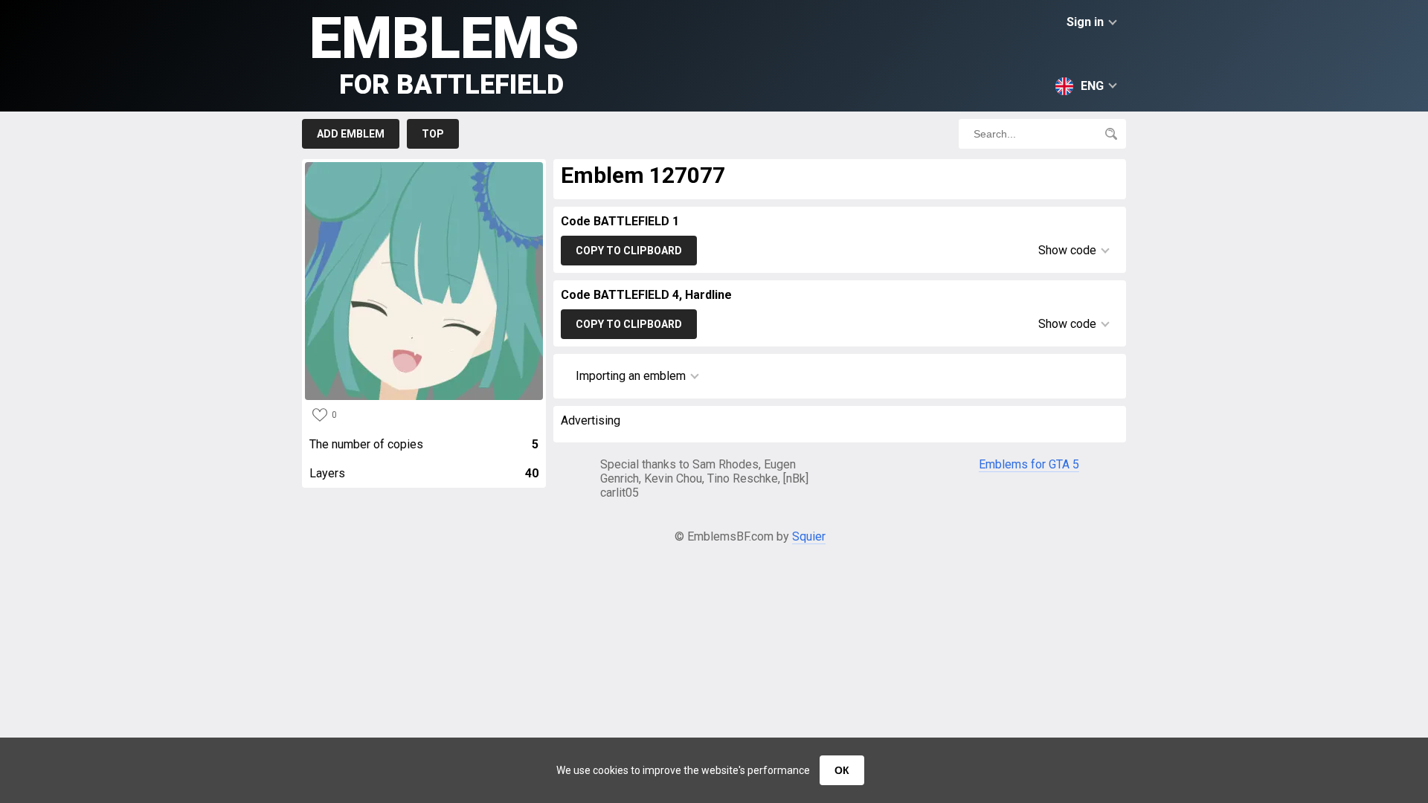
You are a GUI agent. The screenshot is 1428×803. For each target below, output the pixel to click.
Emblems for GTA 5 (1029, 464)
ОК (841, 770)
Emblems (444, 52)
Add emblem (351, 134)
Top (433, 134)
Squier (809, 536)
